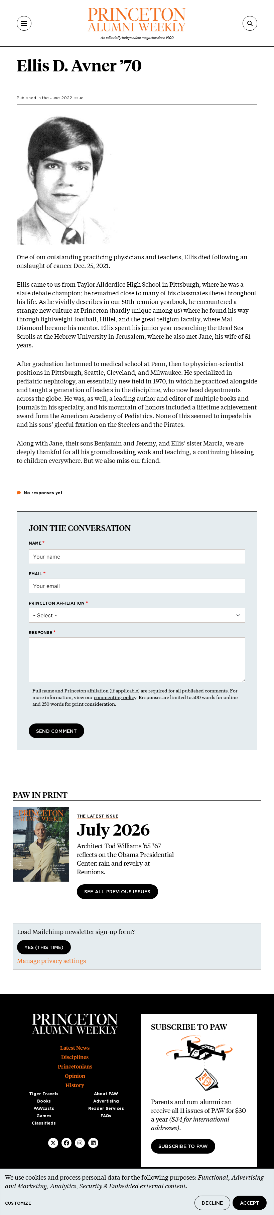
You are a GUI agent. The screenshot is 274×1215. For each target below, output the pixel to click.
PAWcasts (43, 1109)
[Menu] (24, 23)
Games (43, 1116)
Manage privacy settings (51, 961)
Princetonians (75, 1067)
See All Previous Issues (117, 892)
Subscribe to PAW (183, 1146)
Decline (212, 1203)
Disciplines (75, 1057)
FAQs (106, 1116)
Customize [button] (18, 1203)
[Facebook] (66, 1143)
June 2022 (61, 98)
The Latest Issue (97, 816)
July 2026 (113, 830)
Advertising (106, 1101)
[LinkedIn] (93, 1143)
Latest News (75, 1048)
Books (44, 1101)
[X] (53, 1143)
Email (35, 574)
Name (35, 543)
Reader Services (106, 1109)
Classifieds (44, 1123)
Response (40, 633)
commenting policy (115, 697)
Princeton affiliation (57, 603)
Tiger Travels (43, 1094)
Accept (249, 1203)
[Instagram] (80, 1143)
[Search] (250, 23)
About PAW (106, 1094)
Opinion (75, 1076)
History (74, 1085)
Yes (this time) (43, 947)
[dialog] (137, 1191)
